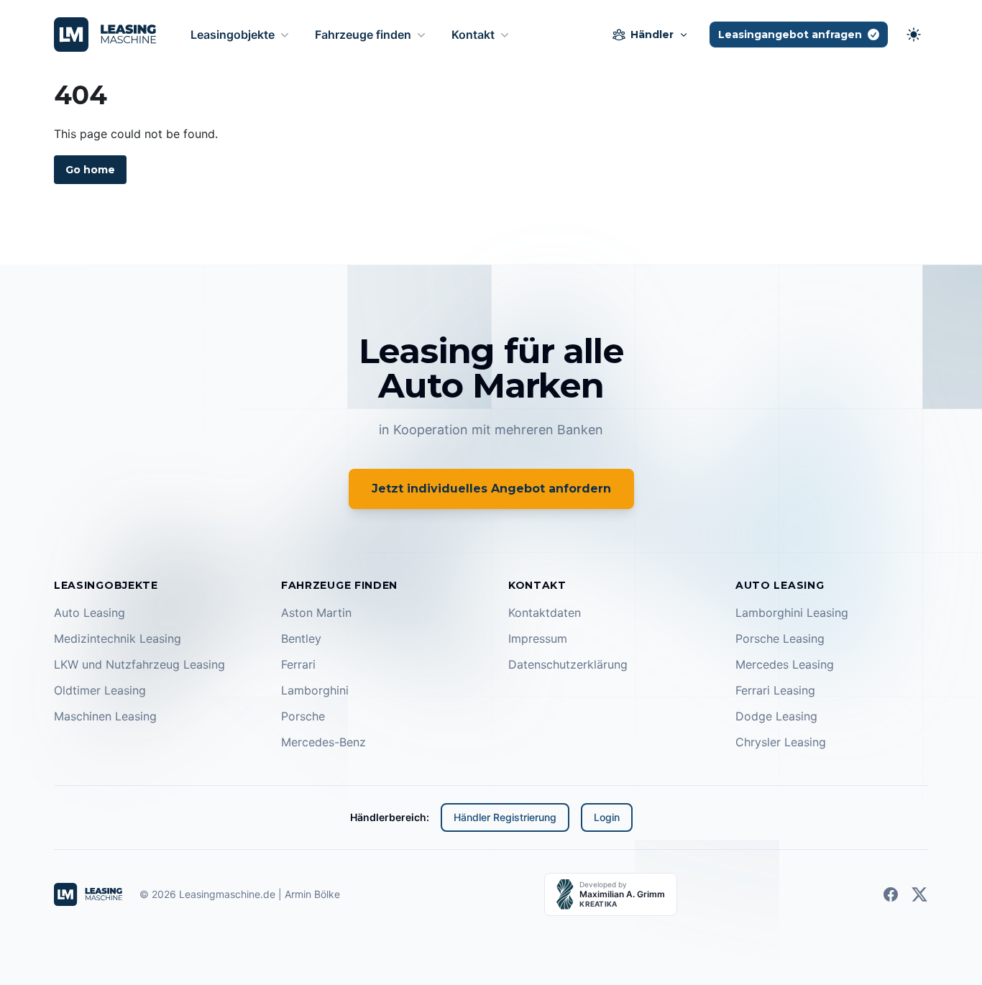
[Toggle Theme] (913, 34)
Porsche (303, 716)
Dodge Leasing (776, 716)
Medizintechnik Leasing (117, 638)
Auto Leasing (89, 612)
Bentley (301, 638)
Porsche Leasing (780, 638)
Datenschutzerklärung (568, 664)
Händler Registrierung (505, 817)
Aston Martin (316, 612)
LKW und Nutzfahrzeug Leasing (139, 664)
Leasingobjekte (233, 34)
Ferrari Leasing (775, 690)
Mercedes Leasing (784, 664)
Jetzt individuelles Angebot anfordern (491, 488)
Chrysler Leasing (780, 742)
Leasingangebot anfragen (790, 34)
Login (607, 817)
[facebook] (890, 894)
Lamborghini (315, 690)
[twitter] (919, 894)
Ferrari (298, 664)
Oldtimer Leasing (100, 690)
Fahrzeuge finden (363, 34)
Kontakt (473, 34)
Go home (90, 169)
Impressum (537, 638)
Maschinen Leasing (105, 716)
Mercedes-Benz (323, 742)
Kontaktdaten (544, 612)
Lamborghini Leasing (791, 612)
